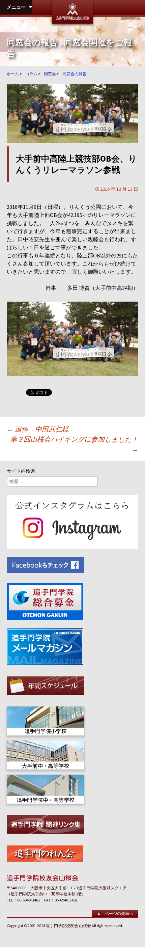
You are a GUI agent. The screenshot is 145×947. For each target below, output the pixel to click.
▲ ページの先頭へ (115, 913)
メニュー (16, 7)
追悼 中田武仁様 (38, 429)
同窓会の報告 (32, 42)
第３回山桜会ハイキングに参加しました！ (74, 444)
